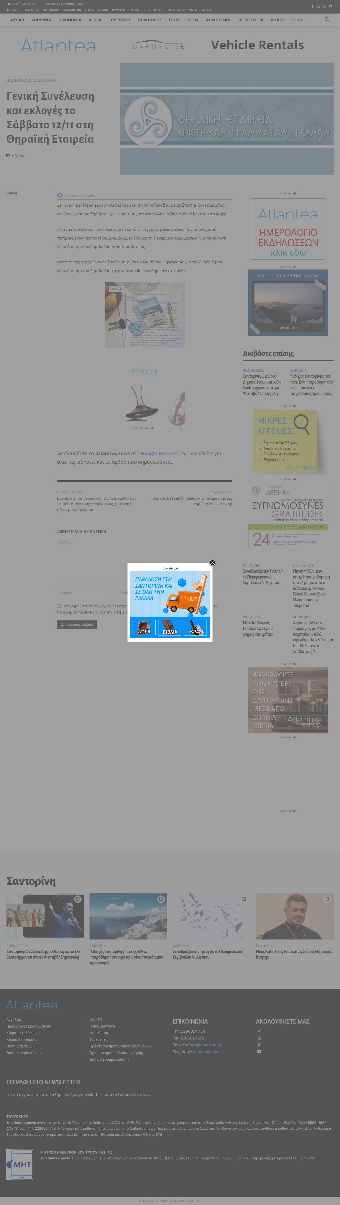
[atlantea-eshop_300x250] (170, 636)
